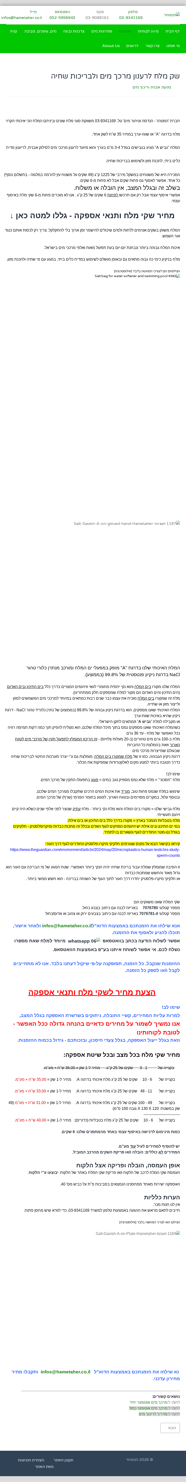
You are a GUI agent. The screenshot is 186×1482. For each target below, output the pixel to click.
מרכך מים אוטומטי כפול (148, 1408)
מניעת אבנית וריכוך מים (151, 87)
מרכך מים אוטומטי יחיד (148, 1402)
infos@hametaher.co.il (67, 925)
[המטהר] (172, 15)
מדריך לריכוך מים (153, 1414)
